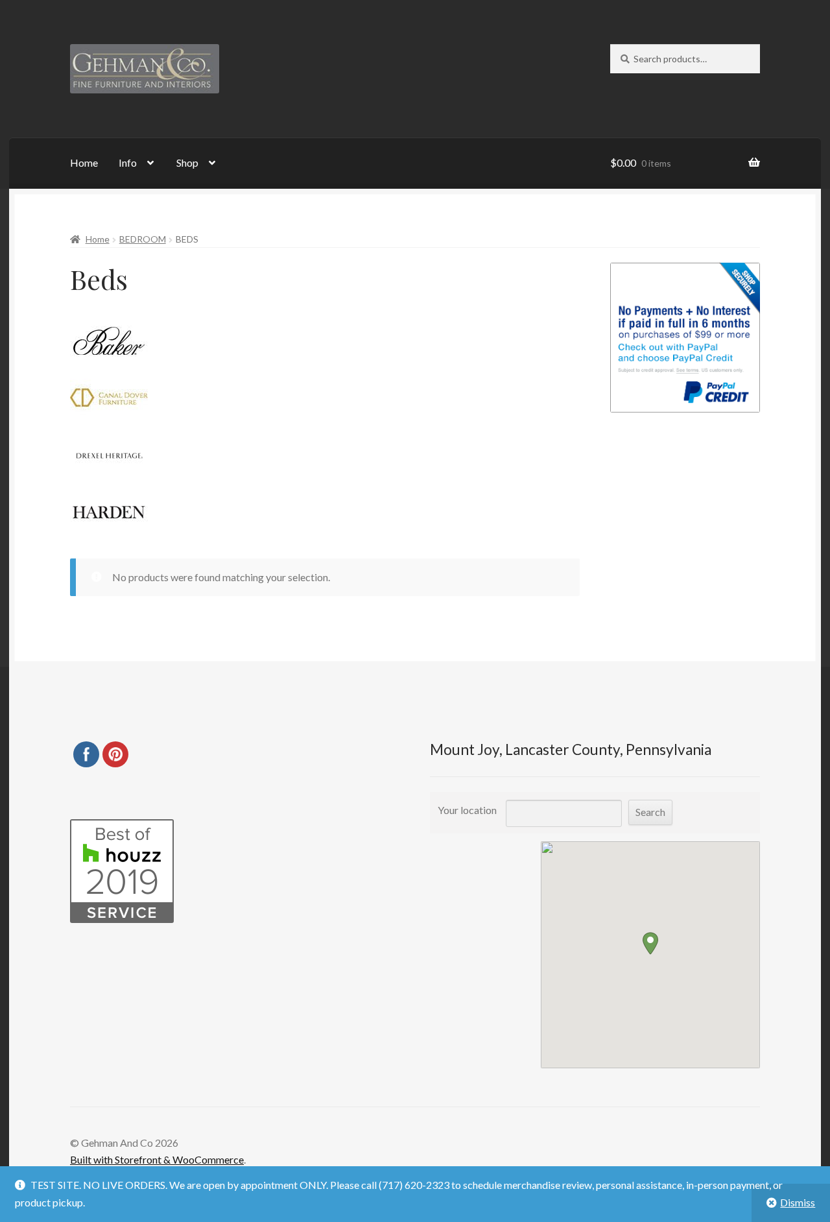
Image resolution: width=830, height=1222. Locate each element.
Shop (187, 162)
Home (84, 162)
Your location (467, 810)
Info (128, 162)
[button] (650, 943)
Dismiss (797, 1202)
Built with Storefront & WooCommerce (157, 1159)
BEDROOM (142, 239)
